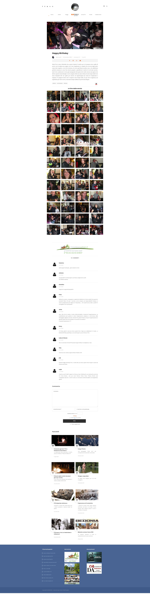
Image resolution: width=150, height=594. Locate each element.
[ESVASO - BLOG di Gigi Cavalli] (75, 15)
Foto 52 (84, 57)
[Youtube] (47, 6)
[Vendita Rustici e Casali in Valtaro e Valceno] (71, 557)
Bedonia (54, 83)
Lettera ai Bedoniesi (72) (47, 574)
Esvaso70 (83, 14)
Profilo (90, 14)
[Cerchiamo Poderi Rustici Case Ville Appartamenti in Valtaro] (75, 249)
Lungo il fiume (81, 449)
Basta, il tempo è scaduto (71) (48, 577)
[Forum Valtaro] (50, 6)
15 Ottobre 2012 (56, 511)
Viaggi (66, 14)
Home (52, 14)
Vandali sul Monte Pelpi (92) (48, 559)
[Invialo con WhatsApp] (76, 60)
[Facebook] (42, 6)
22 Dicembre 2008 (67, 57)
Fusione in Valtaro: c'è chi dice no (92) (49, 565)
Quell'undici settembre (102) (48, 556)
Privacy (75, 415)
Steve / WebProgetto (64, 590)
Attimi (59, 14)
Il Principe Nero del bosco (60, 503)
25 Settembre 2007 (81, 482)
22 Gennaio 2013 (80, 455)
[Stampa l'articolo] (96, 84)
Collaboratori (98, 14)
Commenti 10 (77, 57)
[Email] (52, 6)
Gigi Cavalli (58, 57)
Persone (65, 83)
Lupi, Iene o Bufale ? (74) (47, 571)
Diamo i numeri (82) (46, 568)
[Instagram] (44, 6)
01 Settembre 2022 (81, 513)
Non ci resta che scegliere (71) (48, 580)
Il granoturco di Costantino (85, 503)
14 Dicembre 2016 (57, 483)
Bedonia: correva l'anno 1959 (85, 532)
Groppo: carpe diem (83, 476)
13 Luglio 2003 (56, 456)
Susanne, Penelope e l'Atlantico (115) (49, 553)
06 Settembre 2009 (57, 537)
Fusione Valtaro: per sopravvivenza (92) (49, 562)
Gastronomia (60, 83)
